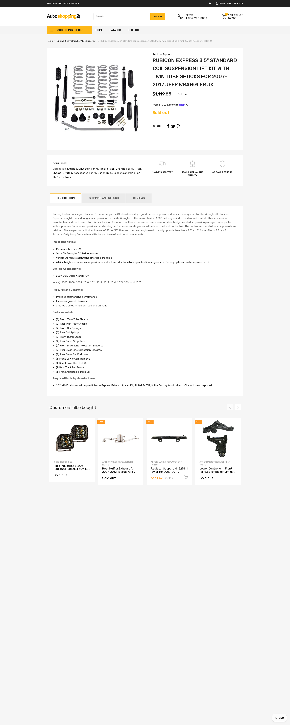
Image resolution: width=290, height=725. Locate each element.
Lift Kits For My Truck (128, 168)
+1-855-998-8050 (195, 18)
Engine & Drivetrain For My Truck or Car (90, 168)
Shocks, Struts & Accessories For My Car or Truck (82, 172)
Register (238, 3)
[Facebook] (168, 126)
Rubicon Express (162, 54)
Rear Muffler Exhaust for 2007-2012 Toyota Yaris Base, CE (118, 471)
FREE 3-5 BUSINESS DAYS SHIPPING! (63, 3)
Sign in (230, 3)
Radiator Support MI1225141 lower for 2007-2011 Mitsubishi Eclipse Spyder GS (169, 473)
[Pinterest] (178, 126)
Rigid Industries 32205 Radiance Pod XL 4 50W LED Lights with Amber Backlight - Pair (72, 470)
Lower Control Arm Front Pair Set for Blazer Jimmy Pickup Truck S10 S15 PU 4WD (216, 473)
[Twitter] (173, 126)
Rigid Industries (63, 462)
